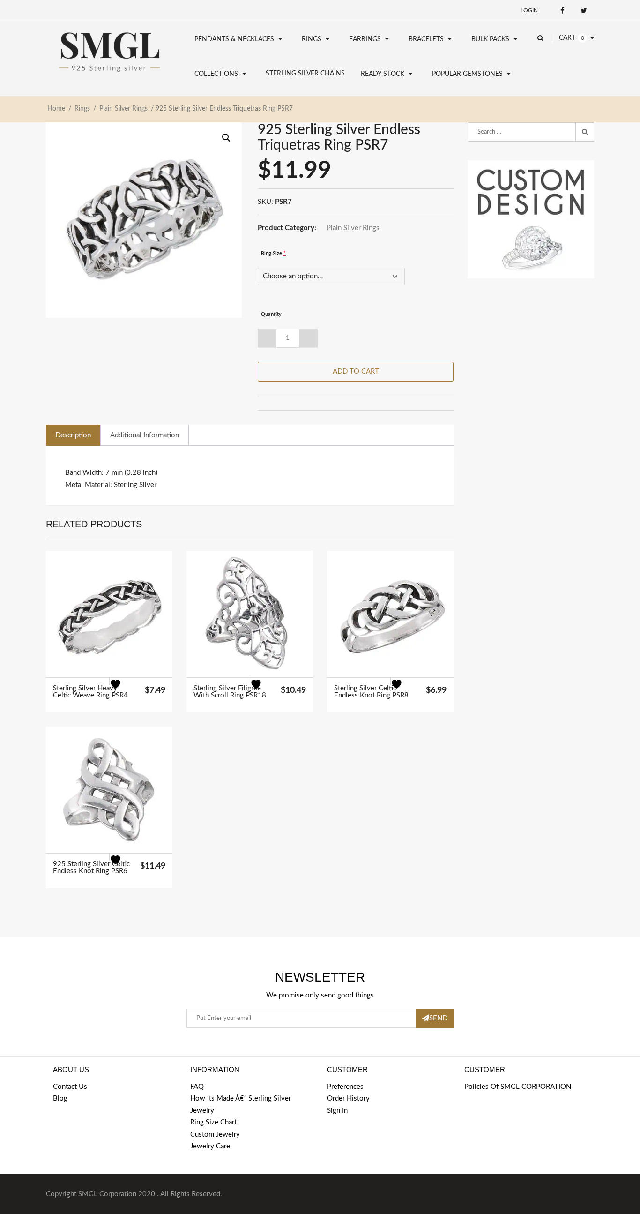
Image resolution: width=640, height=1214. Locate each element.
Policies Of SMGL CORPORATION (517, 1086)
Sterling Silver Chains (305, 73)
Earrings (365, 39)
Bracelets (426, 39)
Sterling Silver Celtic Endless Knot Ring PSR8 (371, 692)
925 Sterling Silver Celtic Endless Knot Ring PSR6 (91, 868)
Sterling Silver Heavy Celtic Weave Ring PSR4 (90, 692)
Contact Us (70, 1086)
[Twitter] (583, 10)
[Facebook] (562, 10)
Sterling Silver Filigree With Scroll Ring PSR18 (229, 692)
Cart (567, 38)
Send (438, 1018)
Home (56, 108)
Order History (348, 1098)
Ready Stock (382, 74)
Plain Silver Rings (123, 108)
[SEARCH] (584, 132)
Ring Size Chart (213, 1122)
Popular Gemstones (467, 74)
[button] (226, 137)
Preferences (345, 1086)
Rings (311, 39)
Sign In (337, 1110)
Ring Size (273, 253)
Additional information (144, 435)
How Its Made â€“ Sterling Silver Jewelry (240, 1104)
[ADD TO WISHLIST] (121, 689)
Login (529, 10)
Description (73, 435)
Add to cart (356, 371)
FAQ (197, 1086)
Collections (216, 74)
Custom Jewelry (215, 1134)
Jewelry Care (210, 1146)
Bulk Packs (490, 39)
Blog (60, 1098)
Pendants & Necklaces (234, 39)
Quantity (271, 314)
